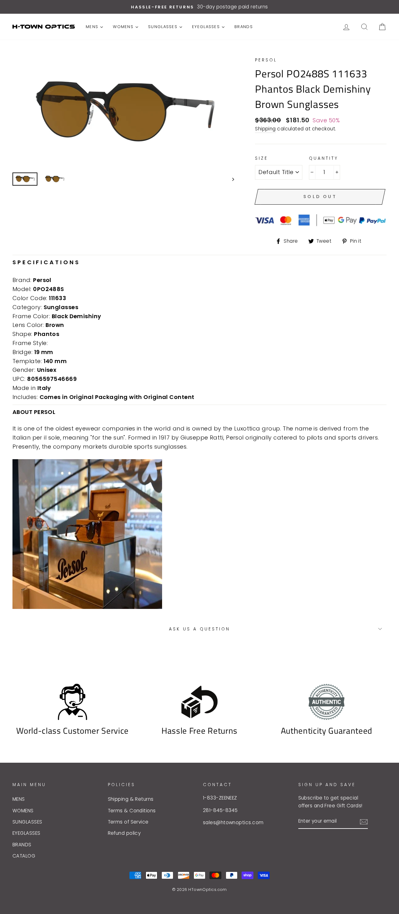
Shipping (265, 128)
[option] (199, 7)
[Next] (230, 179)
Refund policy (124, 833)
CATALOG (23, 856)
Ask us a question (199, 629)
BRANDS (21, 844)
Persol (266, 60)
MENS (18, 799)
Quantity (323, 158)
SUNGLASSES (27, 822)
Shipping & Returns (131, 799)
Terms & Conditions (132, 810)
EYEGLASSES (26, 833)
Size (261, 158)
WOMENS (23, 810)
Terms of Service (128, 822)
